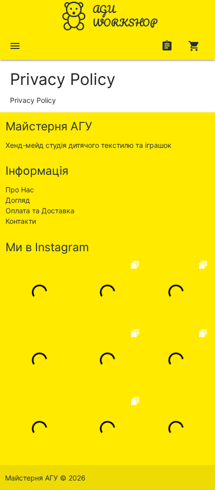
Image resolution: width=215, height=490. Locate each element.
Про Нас (20, 189)
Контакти (21, 221)
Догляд (18, 200)
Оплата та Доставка (40, 210)
